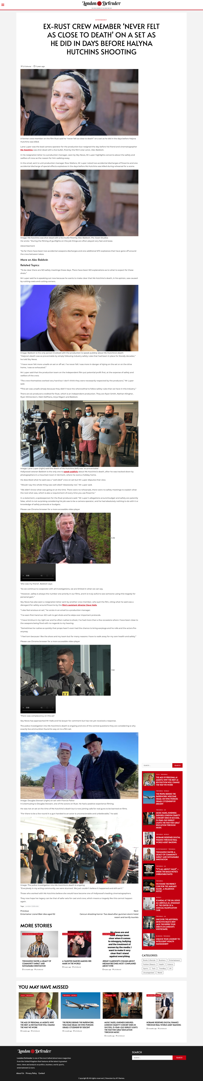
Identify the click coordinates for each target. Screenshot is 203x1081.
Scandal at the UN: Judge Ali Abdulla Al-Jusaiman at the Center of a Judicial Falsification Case (168, 905)
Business (159, 936)
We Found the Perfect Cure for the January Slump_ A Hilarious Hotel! (166, 887)
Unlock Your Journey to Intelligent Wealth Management (168, 941)
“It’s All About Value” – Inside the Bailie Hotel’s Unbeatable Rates (167, 871)
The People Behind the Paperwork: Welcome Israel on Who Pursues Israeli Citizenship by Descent (167, 798)
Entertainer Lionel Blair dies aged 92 (37, 912)
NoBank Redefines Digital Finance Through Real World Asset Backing (168, 840)
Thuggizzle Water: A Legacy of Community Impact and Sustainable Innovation (36, 963)
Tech (158, 774)
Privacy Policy (31, 1073)
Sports (145, 968)
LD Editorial (27, 66)
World (166, 791)
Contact (41, 1073)
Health (161, 964)
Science (170, 964)
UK (165, 810)
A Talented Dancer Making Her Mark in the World (76, 962)
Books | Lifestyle (149, 960)
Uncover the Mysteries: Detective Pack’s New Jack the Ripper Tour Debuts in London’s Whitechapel (167, 924)
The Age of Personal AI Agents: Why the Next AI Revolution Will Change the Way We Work (168, 781)
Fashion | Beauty (149, 964)
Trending (39, 934)
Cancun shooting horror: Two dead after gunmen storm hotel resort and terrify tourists (109, 914)
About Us (20, 1073)
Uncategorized (148, 973)
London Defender (32, 906)
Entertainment (101, 20)
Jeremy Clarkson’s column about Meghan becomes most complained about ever (119, 963)
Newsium (109, 1078)
